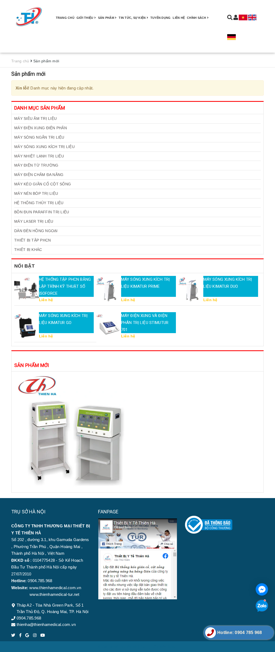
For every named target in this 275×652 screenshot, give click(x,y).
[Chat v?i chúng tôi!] (262, 589)
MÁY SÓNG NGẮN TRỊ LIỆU (39, 137)
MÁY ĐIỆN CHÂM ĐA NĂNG (38, 174)
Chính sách (197, 17)
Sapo (172, 646)
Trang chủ (65, 17)
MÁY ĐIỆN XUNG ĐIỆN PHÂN (40, 128)
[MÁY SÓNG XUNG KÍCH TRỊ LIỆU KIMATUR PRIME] (108, 289)
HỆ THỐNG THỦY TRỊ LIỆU (39, 203)
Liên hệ (179, 17)
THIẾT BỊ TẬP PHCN (32, 240)
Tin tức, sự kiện (132, 17)
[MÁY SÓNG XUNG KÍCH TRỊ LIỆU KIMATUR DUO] (191, 289)
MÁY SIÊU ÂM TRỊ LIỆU (35, 118)
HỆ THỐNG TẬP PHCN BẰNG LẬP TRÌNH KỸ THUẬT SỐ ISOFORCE (65, 286)
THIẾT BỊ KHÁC (28, 249)
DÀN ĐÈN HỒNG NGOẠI (36, 231)
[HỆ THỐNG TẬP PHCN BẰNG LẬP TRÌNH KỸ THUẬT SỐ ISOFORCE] (26, 289)
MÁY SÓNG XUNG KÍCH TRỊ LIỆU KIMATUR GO (63, 319)
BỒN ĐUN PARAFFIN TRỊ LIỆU (41, 212)
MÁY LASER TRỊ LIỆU (33, 221)
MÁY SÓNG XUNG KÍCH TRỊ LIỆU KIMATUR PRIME (145, 283)
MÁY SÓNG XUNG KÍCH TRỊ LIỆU (44, 147)
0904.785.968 (29, 618)
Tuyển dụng (160, 17)
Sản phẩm (106, 17)
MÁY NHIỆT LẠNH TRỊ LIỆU (39, 156)
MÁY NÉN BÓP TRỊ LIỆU (36, 193)
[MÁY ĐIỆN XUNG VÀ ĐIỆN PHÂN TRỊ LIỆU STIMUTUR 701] (108, 326)
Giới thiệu (85, 17)
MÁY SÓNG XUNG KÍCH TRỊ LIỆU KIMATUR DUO (227, 283)
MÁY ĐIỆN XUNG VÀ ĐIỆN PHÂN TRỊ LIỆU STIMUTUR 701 (144, 322)
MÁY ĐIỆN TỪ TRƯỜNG (36, 165)
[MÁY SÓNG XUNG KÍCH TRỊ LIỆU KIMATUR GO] (26, 326)
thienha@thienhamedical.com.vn (46, 624)
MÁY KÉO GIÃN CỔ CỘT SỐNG (42, 184)
